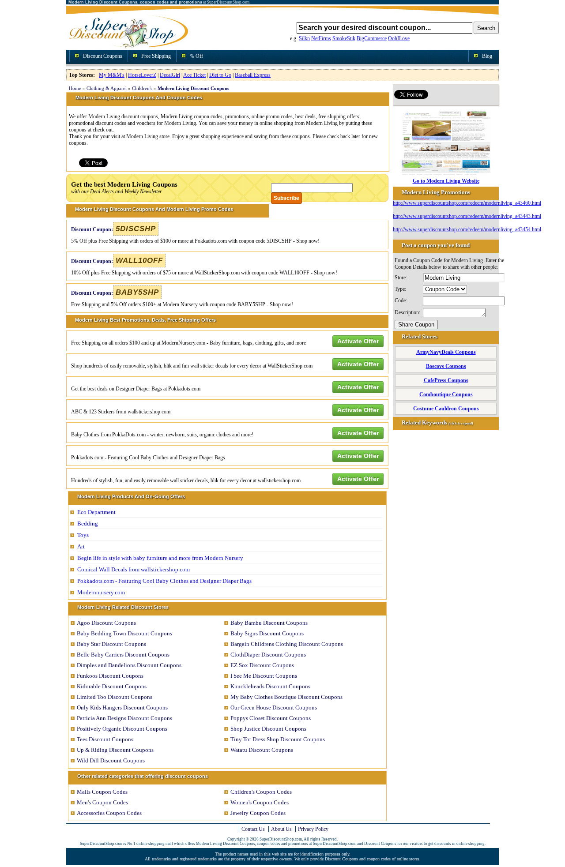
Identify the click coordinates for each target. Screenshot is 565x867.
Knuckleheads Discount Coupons (270, 686)
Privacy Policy (313, 829)
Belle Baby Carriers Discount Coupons (123, 654)
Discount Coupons (102, 56)
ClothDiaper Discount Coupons (268, 654)
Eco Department (96, 512)
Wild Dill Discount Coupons (111, 760)
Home (75, 88)
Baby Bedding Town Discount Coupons (124, 633)
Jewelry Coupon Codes (258, 813)
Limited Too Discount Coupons (114, 697)
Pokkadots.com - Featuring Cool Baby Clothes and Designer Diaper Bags (164, 581)
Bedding (87, 523)
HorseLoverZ (142, 75)
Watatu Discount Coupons (261, 750)
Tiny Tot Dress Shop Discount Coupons (277, 739)
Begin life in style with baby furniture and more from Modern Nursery (160, 558)
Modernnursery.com (101, 592)
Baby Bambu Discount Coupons (269, 622)
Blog (487, 56)
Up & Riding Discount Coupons (115, 750)
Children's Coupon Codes (261, 791)
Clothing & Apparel (107, 88)
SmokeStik (343, 38)
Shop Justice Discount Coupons (268, 728)
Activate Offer (358, 341)
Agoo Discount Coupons (106, 622)
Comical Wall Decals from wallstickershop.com (133, 569)
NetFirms (321, 38)
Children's (142, 88)
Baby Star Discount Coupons (111, 644)
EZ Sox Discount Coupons (262, 665)
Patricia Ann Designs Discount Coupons (124, 718)
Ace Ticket (194, 75)
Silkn (304, 38)
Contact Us (253, 829)
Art (81, 546)
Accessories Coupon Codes (109, 813)
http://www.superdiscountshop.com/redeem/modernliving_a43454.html (467, 229)
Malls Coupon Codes (102, 791)
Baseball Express (253, 75)
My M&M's (111, 75)
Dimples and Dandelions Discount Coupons (129, 665)
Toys (83, 535)
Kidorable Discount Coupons (112, 686)
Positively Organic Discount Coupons (122, 728)
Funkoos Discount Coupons (110, 675)
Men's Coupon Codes (102, 802)
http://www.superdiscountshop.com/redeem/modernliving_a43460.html (467, 203)
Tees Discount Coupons (105, 739)
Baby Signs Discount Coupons (267, 633)
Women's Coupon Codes (259, 802)
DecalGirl (170, 75)
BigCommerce (372, 38)
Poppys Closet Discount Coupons (270, 718)
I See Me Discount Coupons (263, 675)
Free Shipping (156, 56)
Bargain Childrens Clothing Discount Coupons (286, 644)
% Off (196, 56)
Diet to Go (220, 75)
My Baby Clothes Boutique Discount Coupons (286, 697)
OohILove (399, 38)
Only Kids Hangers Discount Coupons (122, 707)
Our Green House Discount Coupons (273, 707)
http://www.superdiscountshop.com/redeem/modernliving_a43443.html (467, 216)
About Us (281, 829)
